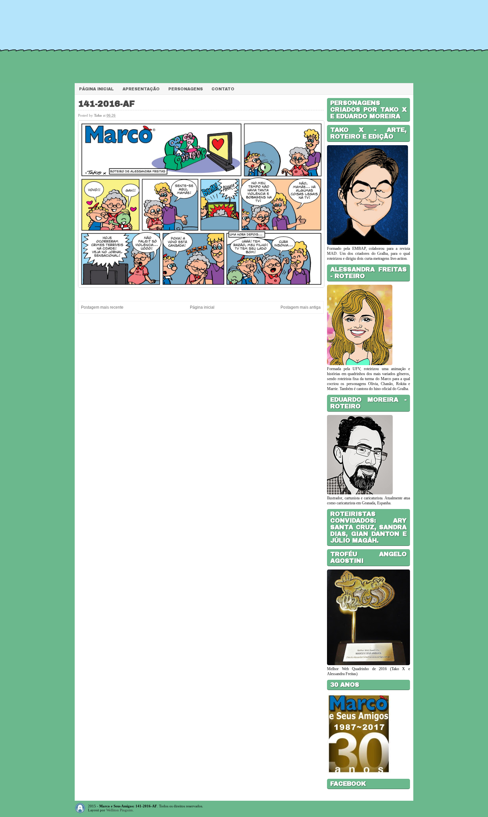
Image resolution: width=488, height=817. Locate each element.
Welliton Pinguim (119, 810)
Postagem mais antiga (301, 307)
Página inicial (202, 307)
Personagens (185, 89)
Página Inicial (96, 89)
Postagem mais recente (102, 307)
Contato (222, 89)
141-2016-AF (106, 103)
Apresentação (141, 89)
